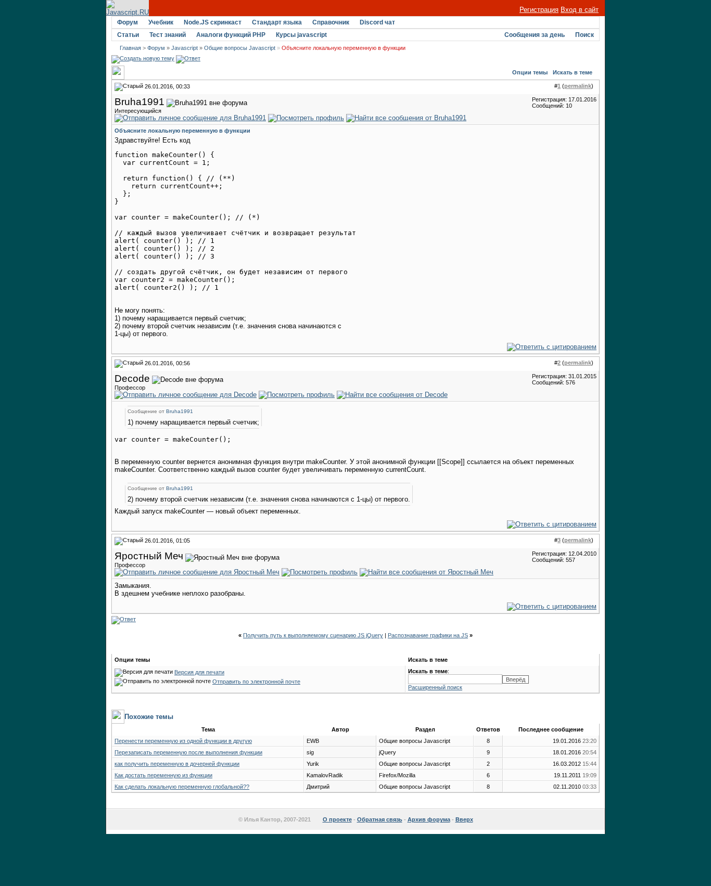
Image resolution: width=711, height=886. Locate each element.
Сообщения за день (534, 34)
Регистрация (538, 10)
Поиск (584, 34)
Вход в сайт (580, 10)
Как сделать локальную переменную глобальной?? (182, 787)
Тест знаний (167, 34)
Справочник (330, 22)
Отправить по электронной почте (256, 681)
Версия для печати (199, 672)
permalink (577, 86)
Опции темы (530, 72)
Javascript (184, 48)
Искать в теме (572, 72)
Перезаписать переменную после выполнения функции (188, 752)
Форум (127, 22)
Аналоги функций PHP (230, 34)
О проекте (337, 819)
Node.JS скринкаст (213, 22)
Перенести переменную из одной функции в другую (183, 741)
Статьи (128, 34)
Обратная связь (379, 819)
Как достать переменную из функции (163, 775)
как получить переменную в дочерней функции (177, 764)
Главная (130, 48)
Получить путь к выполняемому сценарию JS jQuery (313, 635)
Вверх (464, 819)
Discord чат (377, 22)
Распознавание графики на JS (428, 635)
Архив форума (429, 819)
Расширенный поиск (435, 687)
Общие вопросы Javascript (239, 48)
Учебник (160, 22)
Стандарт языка (277, 22)
